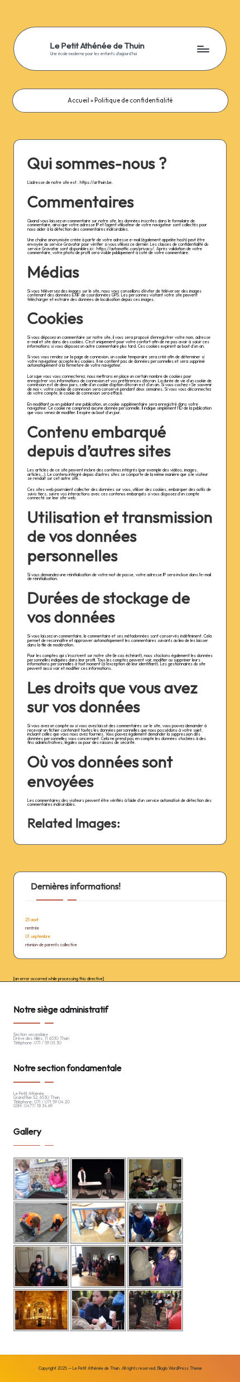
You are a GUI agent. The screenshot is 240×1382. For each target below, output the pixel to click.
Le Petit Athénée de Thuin (97, 45)
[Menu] (202, 49)
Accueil (78, 101)
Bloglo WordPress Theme (179, 1368)
